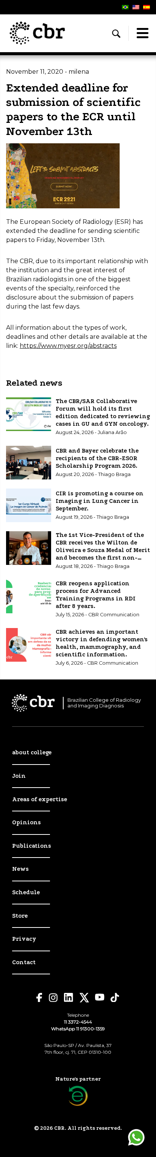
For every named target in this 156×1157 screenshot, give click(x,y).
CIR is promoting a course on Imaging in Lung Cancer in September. (100, 501)
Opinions (26, 822)
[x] (84, 997)
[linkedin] (68, 997)
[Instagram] (53, 997)
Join (19, 775)
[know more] (78, 1096)
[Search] (116, 34)
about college (31, 752)
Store (20, 915)
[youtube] (100, 997)
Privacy (24, 938)
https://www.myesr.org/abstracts (68, 345)
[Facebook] (39, 997)
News (20, 868)
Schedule (26, 892)
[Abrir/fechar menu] (142, 33)
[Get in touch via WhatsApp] (136, 1137)
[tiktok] (115, 997)
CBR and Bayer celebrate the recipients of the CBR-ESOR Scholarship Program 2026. (97, 458)
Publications (31, 845)
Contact (24, 962)
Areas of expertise (39, 799)
